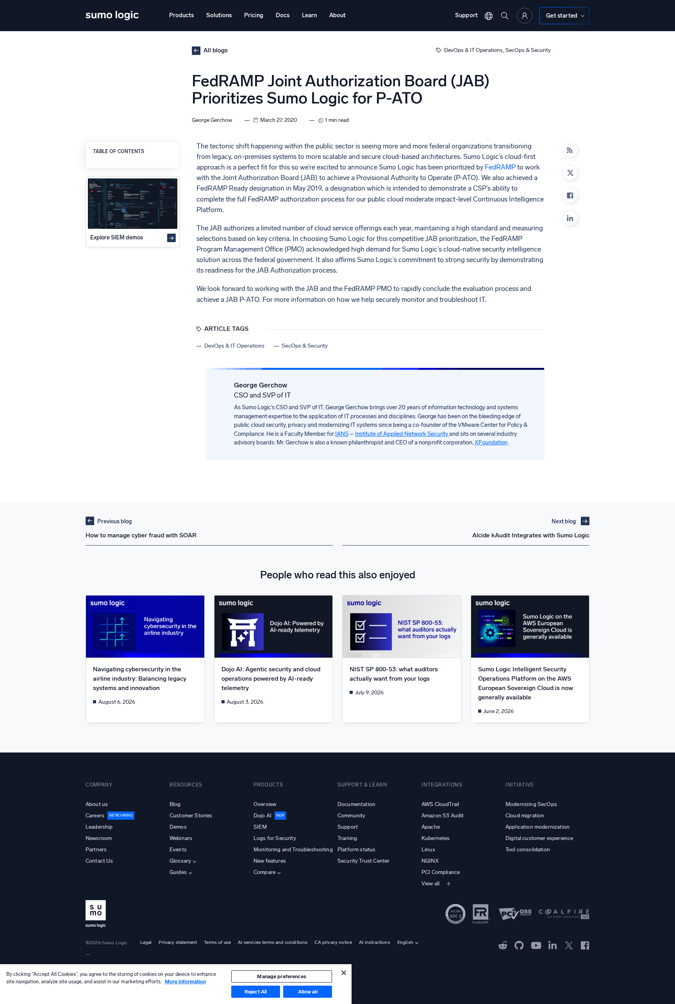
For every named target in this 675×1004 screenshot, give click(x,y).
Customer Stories (191, 815)
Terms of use (217, 942)
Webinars (181, 838)
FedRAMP (500, 167)
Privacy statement (178, 942)
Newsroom (99, 838)
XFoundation (491, 442)
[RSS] (570, 150)
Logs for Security (275, 838)
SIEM (260, 827)
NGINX (430, 861)
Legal (146, 942)
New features (270, 861)
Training (347, 838)
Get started (561, 15)
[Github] (502, 944)
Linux (428, 849)
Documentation (356, 804)
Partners (96, 849)
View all (430, 883)
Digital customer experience (539, 838)
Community (351, 815)
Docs (282, 15)
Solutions (219, 15)
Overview (265, 804)
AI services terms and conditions (272, 942)
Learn (309, 15)
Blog (175, 804)
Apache (430, 827)
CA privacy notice (333, 942)
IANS (341, 433)
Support (466, 15)
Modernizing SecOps (531, 804)
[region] (176, 984)
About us (97, 804)
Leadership (99, 827)
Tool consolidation (527, 849)
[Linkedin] (570, 218)
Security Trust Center (363, 861)
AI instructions (374, 942)
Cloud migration (524, 815)
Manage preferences (281, 976)
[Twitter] (569, 944)
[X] (570, 172)
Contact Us (99, 861)
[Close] (343, 972)
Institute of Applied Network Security (402, 433)
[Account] (524, 15)
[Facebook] (570, 195)
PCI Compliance (440, 872)
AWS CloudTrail (440, 804)
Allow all (308, 992)
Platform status (356, 849)
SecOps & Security (528, 50)
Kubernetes (435, 838)
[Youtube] (536, 944)
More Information (185, 981)
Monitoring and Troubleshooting (293, 849)
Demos (178, 827)
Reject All (256, 992)
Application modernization (537, 827)
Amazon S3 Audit (442, 815)
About (337, 15)
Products (181, 15)
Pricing (253, 15)
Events (178, 849)
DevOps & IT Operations (473, 50)
